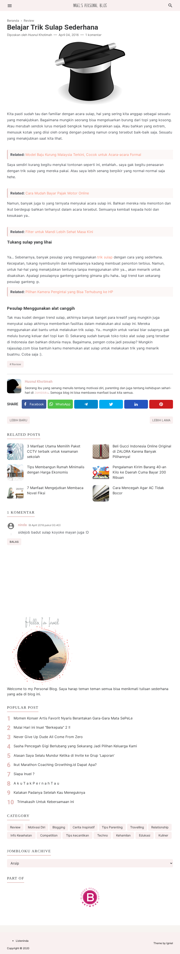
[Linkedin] (136, 404)
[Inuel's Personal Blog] (90, 5)
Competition (49, 835)
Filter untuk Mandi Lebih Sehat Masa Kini (59, 232)
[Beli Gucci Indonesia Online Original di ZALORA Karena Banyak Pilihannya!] (101, 451)
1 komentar (93, 35)
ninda (22, 525)
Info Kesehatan (21, 835)
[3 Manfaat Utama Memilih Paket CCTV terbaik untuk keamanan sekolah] (15, 451)
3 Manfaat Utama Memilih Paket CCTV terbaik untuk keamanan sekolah (53, 451)
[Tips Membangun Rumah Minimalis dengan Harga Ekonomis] (15, 472)
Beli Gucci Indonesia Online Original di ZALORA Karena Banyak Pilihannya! (142, 451)
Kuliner (163, 835)
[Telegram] (86, 404)
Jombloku (41, 392)
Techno (102, 835)
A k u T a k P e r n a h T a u (36, 783)
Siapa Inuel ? (24, 774)
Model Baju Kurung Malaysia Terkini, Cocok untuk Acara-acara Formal (83, 154)
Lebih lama (161, 420)
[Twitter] (111, 404)
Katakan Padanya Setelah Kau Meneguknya (49, 792)
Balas (14, 541)
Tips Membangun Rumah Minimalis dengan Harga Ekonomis (55, 469)
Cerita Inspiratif (84, 827)
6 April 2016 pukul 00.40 (44, 525)
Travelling (137, 827)
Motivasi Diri (36, 827)
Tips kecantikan (77, 835)
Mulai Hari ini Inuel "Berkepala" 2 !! (42, 727)
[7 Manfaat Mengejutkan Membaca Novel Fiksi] (15, 493)
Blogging (58, 827)
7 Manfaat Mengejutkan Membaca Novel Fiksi (55, 490)
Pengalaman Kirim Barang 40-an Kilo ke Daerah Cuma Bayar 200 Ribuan (139, 472)
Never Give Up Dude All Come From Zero (48, 737)
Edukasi (144, 835)
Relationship (160, 827)
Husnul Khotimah (38, 381)
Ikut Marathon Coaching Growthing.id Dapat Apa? (55, 764)
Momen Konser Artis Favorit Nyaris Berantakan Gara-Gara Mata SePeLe (73, 718)
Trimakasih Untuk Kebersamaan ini (45, 801)
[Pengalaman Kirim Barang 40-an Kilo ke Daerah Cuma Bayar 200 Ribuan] (101, 472)
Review (16, 364)
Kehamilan (123, 835)
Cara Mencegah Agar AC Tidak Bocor (138, 490)
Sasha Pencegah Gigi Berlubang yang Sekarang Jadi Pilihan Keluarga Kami (75, 746)
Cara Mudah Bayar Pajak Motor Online (57, 193)
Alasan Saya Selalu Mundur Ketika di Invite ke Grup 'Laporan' (64, 755)
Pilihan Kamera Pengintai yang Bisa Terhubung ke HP (69, 292)
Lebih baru (18, 420)
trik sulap (105, 257)
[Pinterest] (161, 404)
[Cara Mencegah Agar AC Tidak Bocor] (101, 493)
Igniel (169, 943)
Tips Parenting (112, 827)
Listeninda (22, 940)
